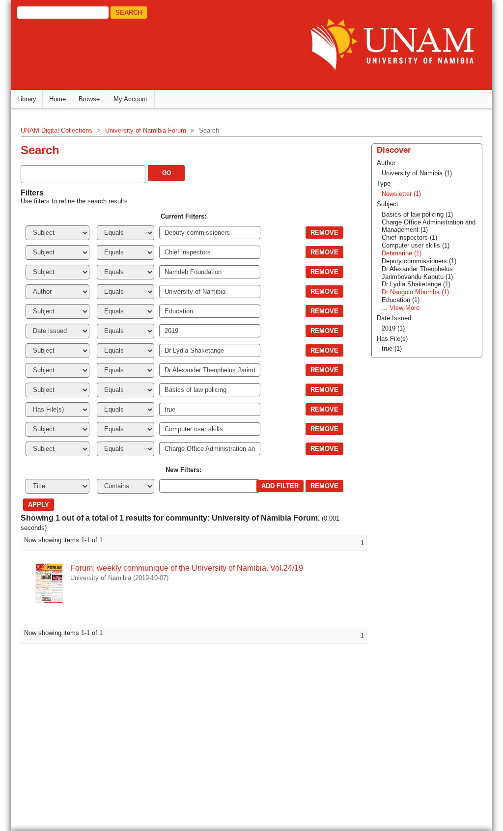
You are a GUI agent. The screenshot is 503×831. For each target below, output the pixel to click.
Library (26, 99)
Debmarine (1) (401, 253)
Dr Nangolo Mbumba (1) (415, 292)
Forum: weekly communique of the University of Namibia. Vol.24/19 (186, 568)
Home (57, 99)
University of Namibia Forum (145, 130)
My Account (130, 99)
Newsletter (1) (401, 193)
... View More (400, 307)
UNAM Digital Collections (56, 130)
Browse (89, 99)
